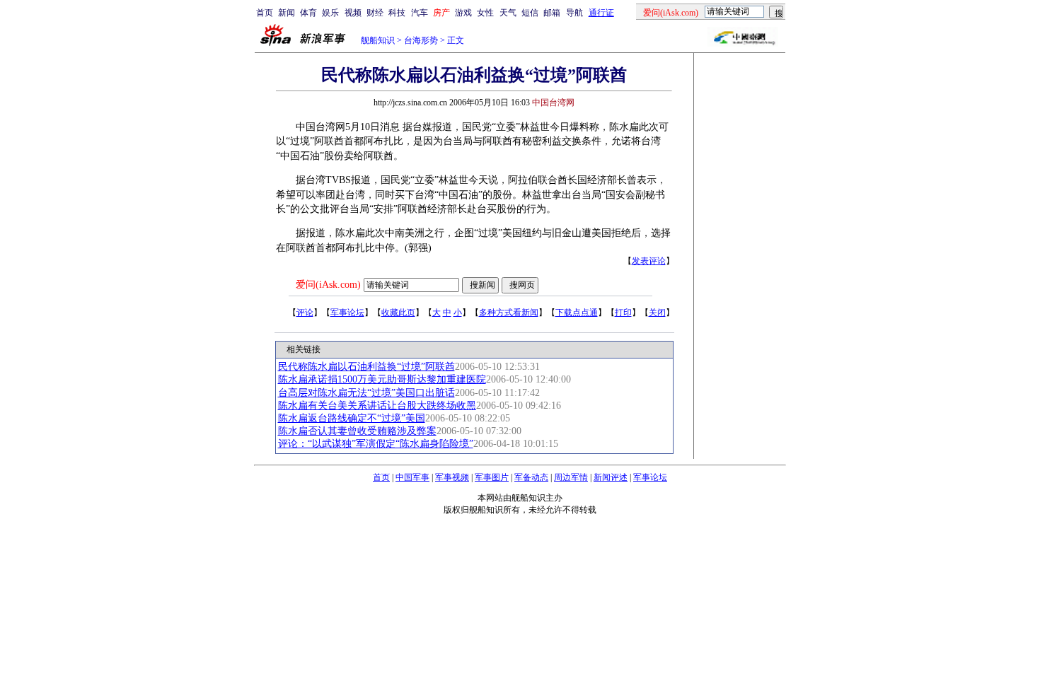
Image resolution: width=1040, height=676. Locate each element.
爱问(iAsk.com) (328, 284)
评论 (304, 312)
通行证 (601, 13)
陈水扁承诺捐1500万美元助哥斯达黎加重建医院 (382, 379)
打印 (623, 312)
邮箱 (551, 13)
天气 (507, 13)
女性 (485, 13)
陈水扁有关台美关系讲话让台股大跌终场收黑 (377, 405)
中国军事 (412, 477)
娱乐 (330, 13)
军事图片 (492, 477)
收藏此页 (398, 312)
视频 (353, 13)
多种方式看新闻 (508, 312)
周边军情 (571, 477)
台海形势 (421, 40)
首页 (264, 13)
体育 (308, 13)
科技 (396, 13)
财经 (374, 13)
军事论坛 (347, 312)
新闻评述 (611, 477)
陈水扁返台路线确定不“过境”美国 (351, 418)
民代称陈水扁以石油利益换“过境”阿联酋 (366, 366)
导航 (574, 13)
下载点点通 (576, 312)
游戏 (463, 13)
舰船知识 (378, 40)
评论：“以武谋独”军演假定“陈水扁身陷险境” (375, 443)
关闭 (657, 312)
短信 (529, 13)
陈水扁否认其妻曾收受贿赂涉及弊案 (357, 431)
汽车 (419, 13)
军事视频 (452, 477)
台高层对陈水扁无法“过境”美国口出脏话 (366, 392)
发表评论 (649, 261)
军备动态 (531, 477)
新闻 (286, 13)
